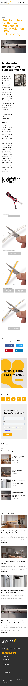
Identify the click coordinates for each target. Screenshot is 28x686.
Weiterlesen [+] (15, 463)
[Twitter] (13, 399)
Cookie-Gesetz (6, 682)
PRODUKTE (5, 656)
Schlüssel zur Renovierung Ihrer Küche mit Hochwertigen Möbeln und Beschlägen (18, 458)
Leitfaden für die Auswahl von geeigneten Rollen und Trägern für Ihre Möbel (18, 482)
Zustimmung (6, 680)
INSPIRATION (6, 659)
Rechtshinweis (6, 679)
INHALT (5, 662)
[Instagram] (19, 399)
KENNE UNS (6, 664)
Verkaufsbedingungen (15, 679)
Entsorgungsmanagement (16, 680)
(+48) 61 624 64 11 (6, 649)
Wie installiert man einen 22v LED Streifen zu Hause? (18, 470)
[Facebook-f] (3, 399)
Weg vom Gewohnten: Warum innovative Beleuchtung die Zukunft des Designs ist (18, 494)
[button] (2, 2)
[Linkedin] (24, 399)
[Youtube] (8, 399)
